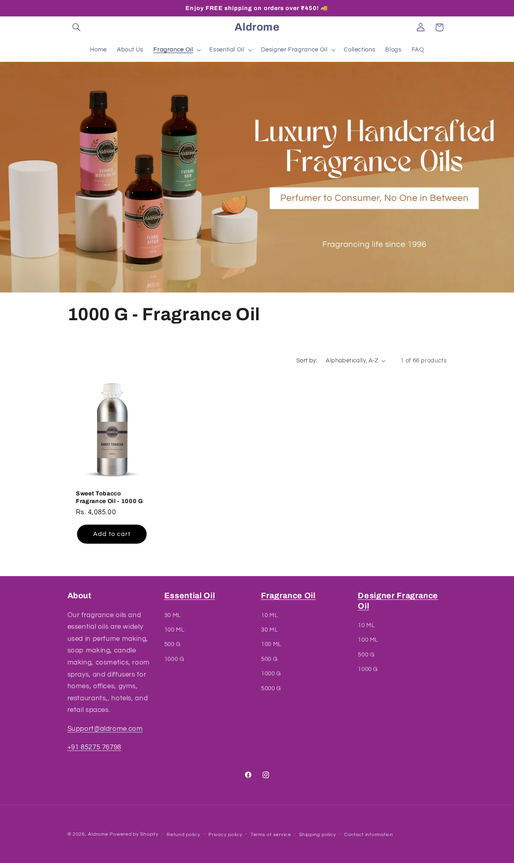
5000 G (271, 688)
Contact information (368, 834)
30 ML (172, 615)
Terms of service (271, 834)
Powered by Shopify (134, 834)
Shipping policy (317, 834)
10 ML (269, 615)
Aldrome (98, 834)
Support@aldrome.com (105, 728)
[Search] (76, 27)
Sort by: (306, 361)
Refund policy (183, 834)
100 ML (174, 630)
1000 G (174, 659)
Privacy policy (225, 834)
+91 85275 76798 (94, 747)
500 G (172, 645)
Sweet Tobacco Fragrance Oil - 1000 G (109, 497)
